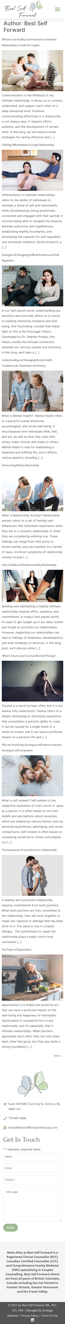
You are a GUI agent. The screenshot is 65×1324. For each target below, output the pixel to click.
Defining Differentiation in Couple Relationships (28, 145)
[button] (57, 9)
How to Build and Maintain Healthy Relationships (29, 565)
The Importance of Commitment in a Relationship (29, 850)
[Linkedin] (32, 1320)
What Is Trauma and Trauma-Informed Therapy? (29, 655)
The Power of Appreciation (16, 949)
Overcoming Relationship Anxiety (20, 465)
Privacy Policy (29, 1315)
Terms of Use (49, 1315)
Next (58, 1055)
